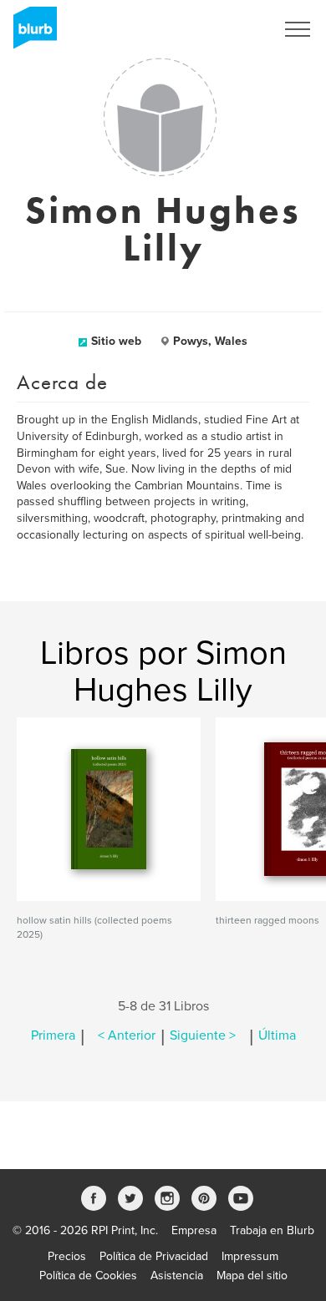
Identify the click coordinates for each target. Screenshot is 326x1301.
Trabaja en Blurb (272, 1230)
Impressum (250, 1256)
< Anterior (126, 1035)
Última (277, 1035)
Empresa (193, 1230)
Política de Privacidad (153, 1256)
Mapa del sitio (252, 1275)
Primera (53, 1035)
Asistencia (176, 1275)
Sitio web (116, 341)
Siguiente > (203, 1035)
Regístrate (227, 29)
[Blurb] (30, 33)
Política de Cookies (88, 1275)
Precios (67, 1256)
